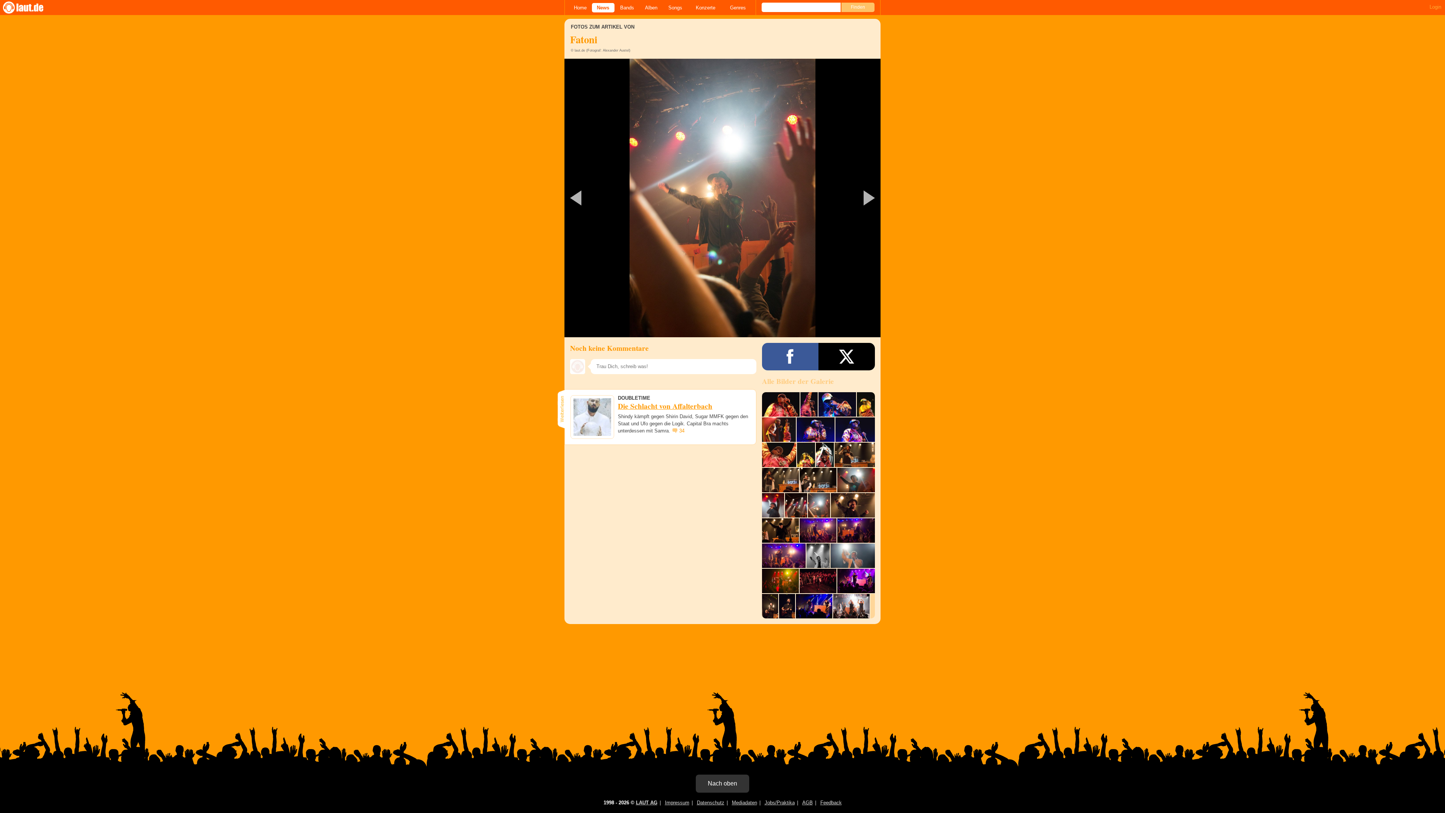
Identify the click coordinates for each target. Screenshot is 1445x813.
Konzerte (705, 8)
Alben (651, 8)
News (603, 8)
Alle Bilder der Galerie (798, 381)
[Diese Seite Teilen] (790, 356)
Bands (627, 8)
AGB (807, 802)
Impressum (677, 802)
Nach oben (722, 783)
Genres (738, 8)
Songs (675, 8)
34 (681, 431)
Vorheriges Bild (616, 198)
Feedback (831, 802)
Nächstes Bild (722, 198)
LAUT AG (646, 802)
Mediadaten (744, 802)
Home (580, 8)
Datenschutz (710, 802)
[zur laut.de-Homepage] (30, 7)
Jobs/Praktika (780, 802)
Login (1435, 7)
